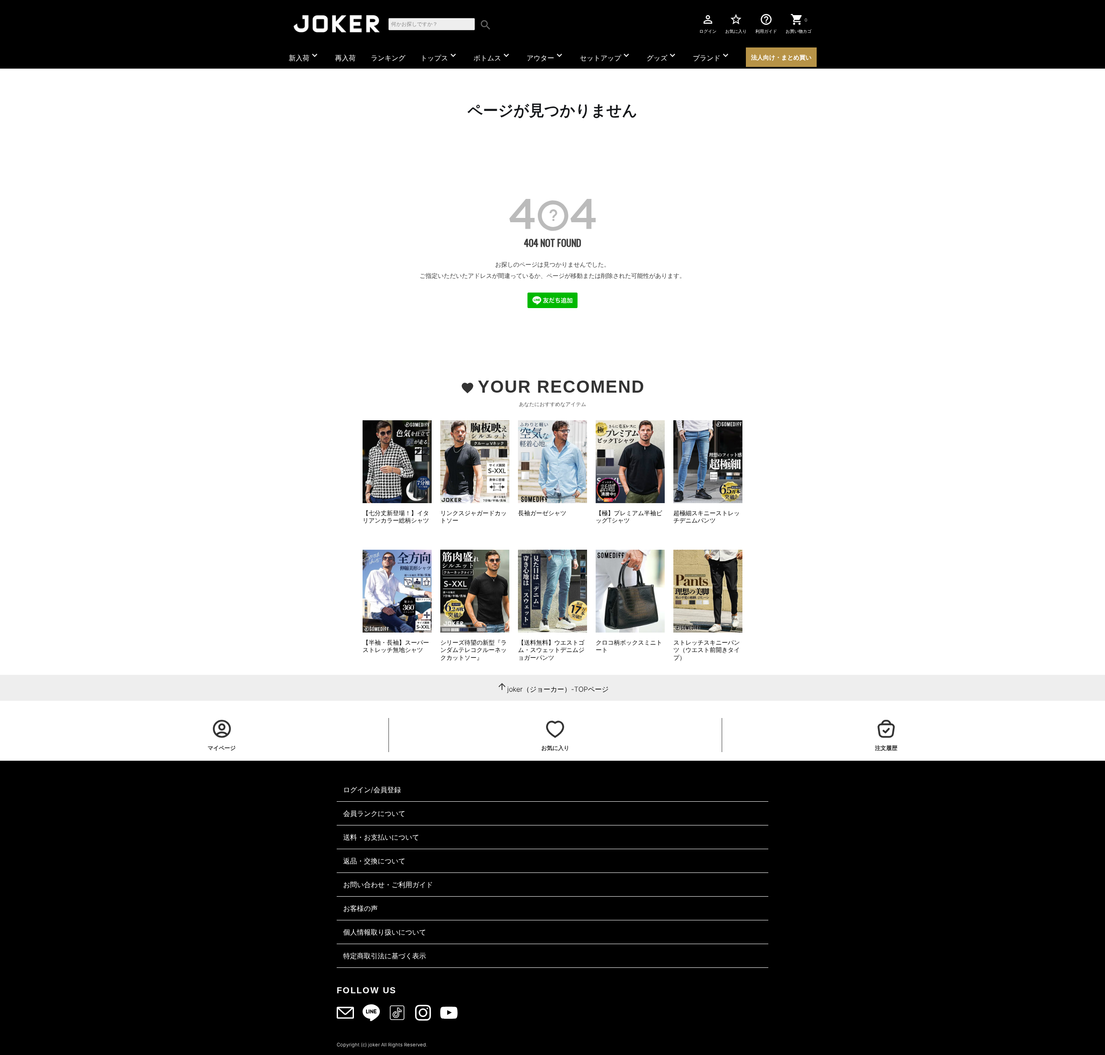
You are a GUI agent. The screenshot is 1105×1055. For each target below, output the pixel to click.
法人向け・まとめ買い (781, 57)
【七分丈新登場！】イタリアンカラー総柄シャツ (396, 516)
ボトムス (492, 56)
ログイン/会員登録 (372, 789)
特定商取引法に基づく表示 (384, 955)
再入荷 (345, 58)
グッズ (662, 56)
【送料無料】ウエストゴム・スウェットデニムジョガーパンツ (551, 650)
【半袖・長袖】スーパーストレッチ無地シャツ (396, 646)
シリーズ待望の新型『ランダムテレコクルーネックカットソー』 (473, 650)
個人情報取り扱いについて (384, 932)
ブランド (712, 56)
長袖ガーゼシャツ (542, 512)
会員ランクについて (374, 813)
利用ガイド (766, 23)
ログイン (708, 23)
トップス (439, 56)
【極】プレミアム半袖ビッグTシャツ (629, 516)
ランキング (388, 58)
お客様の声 (360, 908)
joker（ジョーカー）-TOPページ (558, 689)
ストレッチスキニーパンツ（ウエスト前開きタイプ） (706, 650)
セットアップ (605, 56)
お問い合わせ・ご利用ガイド (388, 884)
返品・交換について (374, 861)
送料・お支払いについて (381, 837)
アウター (546, 56)
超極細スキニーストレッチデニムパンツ (706, 516)
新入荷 (304, 56)
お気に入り (736, 23)
